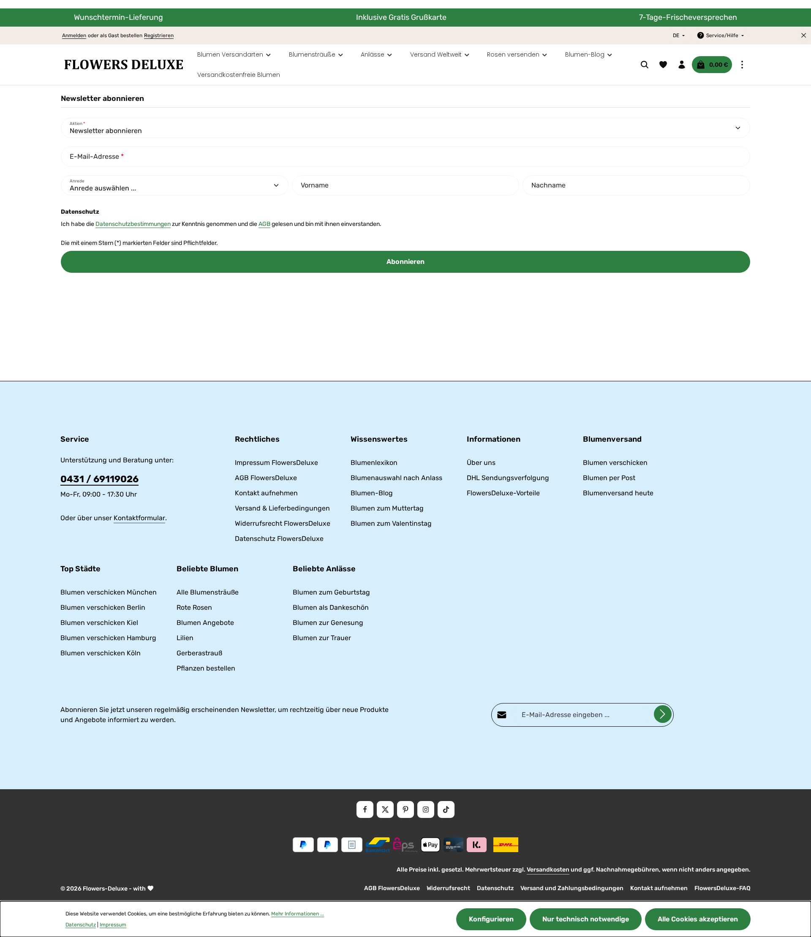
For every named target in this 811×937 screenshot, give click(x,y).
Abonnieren (405, 262)
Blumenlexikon (374, 463)
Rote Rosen (194, 607)
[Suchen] (644, 64)
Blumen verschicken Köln (100, 653)
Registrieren (159, 35)
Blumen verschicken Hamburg (108, 638)
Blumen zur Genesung (328, 623)
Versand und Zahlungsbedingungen (571, 888)
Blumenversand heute (618, 493)
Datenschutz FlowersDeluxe (279, 539)
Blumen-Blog (372, 493)
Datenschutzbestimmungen (133, 224)
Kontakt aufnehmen (266, 493)
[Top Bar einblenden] (742, 64)
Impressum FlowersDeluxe (276, 463)
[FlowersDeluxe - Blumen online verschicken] (123, 64)
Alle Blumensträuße (208, 592)
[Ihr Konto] (681, 64)
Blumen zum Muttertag (387, 508)
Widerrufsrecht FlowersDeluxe (282, 523)
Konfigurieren (491, 919)
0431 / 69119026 (99, 479)
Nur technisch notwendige (585, 919)
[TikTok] (446, 809)
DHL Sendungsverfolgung (508, 478)
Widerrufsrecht (448, 888)
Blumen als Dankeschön (331, 607)
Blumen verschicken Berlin (102, 607)
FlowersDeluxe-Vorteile (503, 493)
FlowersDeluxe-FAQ (722, 888)
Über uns (481, 463)
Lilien (185, 638)
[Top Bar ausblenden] (803, 35)
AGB (264, 224)
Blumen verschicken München (108, 592)
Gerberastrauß (199, 653)
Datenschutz (495, 888)
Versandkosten (548, 869)
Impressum (113, 925)
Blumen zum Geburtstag (331, 592)
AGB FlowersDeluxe (266, 478)
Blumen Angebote (205, 623)
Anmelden (74, 35)
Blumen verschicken (615, 463)
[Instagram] (425, 809)
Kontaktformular (139, 518)
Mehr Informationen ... (297, 914)
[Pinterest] (405, 809)
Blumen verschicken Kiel (99, 623)
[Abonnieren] (663, 714)
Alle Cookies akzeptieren (698, 919)
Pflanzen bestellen (206, 668)
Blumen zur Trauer (322, 638)
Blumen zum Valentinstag (391, 523)
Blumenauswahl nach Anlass (396, 478)
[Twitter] (385, 809)
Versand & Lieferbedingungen (282, 508)
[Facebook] (365, 809)
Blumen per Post (609, 478)
